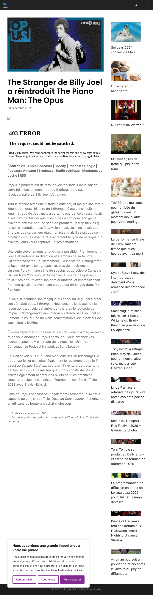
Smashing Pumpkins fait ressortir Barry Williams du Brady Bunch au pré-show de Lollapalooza (128, 320)
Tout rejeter (48, 579)
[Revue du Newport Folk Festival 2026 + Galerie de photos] (126, 413)
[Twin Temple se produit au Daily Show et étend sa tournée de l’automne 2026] (126, 442)
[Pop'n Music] (5, 5)
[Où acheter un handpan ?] (126, 78)
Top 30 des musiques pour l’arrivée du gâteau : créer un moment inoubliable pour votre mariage (127, 212)
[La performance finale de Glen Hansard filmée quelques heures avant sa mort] (126, 231)
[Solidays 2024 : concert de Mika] (126, 39)
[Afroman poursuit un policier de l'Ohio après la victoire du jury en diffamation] (126, 551)
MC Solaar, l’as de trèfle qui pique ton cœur (125, 163)
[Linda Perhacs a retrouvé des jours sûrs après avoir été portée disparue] (126, 379)
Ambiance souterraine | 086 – (30, 413)
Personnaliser (24, 579)
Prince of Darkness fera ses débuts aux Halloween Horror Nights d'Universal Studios (126, 530)
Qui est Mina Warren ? (127, 125)
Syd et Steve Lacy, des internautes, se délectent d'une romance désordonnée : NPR (128, 282)
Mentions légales (91, 589)
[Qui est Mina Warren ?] (126, 117)
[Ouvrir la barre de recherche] (136, 5)
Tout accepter (72, 579)
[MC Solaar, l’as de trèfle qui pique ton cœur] (126, 151)
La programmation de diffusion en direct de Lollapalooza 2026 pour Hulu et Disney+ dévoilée (127, 492)
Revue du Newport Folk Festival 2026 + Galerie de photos (126, 425)
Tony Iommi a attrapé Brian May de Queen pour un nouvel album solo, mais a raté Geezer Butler (127, 358)
